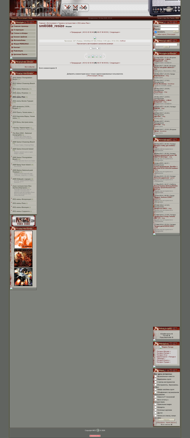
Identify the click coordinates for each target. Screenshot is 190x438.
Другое (160, 413)
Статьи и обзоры (20, 33)
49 (105, 32)
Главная (14, 18)
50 (107, 32)
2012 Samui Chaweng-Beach (24, 83)
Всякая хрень (158, 77)
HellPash (123, 41)
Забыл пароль (161, 34)
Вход (30, 18)
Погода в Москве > (164, 351)
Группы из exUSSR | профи (162, 85)
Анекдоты (161, 407)
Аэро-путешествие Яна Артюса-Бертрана (22, 187)
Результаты (161, 422)
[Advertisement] (166, 281)
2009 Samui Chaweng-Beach (24, 142)
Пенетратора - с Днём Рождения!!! (162, 60)
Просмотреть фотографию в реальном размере (95, 44)
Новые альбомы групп (165, 389)
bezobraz (171, 84)
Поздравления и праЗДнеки (162, 62)
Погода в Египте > (163, 360)
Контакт (17, 47)
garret (172, 178)
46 (98, 32)
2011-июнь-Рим (19, 97)
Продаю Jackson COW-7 (163, 197)
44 (93, 32)
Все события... (30, 67)
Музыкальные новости (165, 376)
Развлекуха (18, 51)
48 (102, 32)
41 (86, 32)
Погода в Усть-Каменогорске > (162, 356)
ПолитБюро (158, 92)
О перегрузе (19, 30)
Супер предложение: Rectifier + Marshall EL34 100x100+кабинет (166, 167)
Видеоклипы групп (164, 379)
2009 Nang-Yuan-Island (22, 165)
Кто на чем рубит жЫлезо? (164, 67)
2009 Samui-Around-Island (23, 149)
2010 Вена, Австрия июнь (23, 122)
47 (100, 32)
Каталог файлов (20, 37)
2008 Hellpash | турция (21, 179)
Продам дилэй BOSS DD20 (164, 226)
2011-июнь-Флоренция (22, 199)
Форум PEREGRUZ (21, 44)
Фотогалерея (52, 23)
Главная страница (21, 26)
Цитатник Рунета (20, 54)
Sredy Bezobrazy (160, 84)
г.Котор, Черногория (21, 127)
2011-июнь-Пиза (19, 203)
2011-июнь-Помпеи (20, 93)
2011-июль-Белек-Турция (23, 101)
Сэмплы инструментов (166, 382)
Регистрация (22, 18)
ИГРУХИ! (157, 124)
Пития (156, 131)
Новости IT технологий (166, 397)
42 (88, 32)
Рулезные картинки (164, 410)
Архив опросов (171, 422)
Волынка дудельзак (161, 178)
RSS (177, 18)
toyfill (156, 228)
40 (84, 32)
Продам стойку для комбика (164, 145)
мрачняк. (157, 116)
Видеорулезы (159, 75)
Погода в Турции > (163, 362)
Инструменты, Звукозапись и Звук (165, 71)
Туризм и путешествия (67, 23)
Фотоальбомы (19, 40)
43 (90, 32)
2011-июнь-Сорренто (21, 211)
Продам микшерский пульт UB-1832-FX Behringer (165, 156)
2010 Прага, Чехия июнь (22, 112)
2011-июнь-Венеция (21, 207)
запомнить (161, 32)
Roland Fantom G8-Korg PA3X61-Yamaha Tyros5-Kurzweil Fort (166, 186)
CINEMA (157, 108)
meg (165, 61)
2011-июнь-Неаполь (21, 89)
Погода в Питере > (164, 353)
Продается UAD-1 (160, 208)
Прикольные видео (164, 404)
